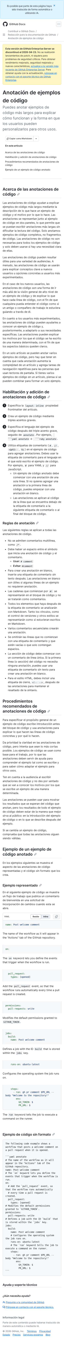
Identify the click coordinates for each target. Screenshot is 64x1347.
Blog (48, 1334)
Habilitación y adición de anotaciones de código (26, 394)
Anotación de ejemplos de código (26, 38)
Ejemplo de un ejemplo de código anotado (27, 852)
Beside (36, 916)
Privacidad (45, 1331)
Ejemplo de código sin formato (27, 1134)
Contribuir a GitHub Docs (21, 31)
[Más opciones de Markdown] (36, 138)
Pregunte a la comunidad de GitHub (25, 1302)
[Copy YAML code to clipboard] (56, 916)
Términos (32, 1331)
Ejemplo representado (20, 885)
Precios (17, 1334)
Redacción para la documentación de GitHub (32, 34)
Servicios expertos (33, 1334)
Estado (6, 1334)
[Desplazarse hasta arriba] (56, 1339)
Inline (45, 916)
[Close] (54, 5)
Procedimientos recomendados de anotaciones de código (24, 706)
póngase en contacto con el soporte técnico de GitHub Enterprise (31, 76)
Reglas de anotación (19, 523)
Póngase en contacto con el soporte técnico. (30, 1307)
